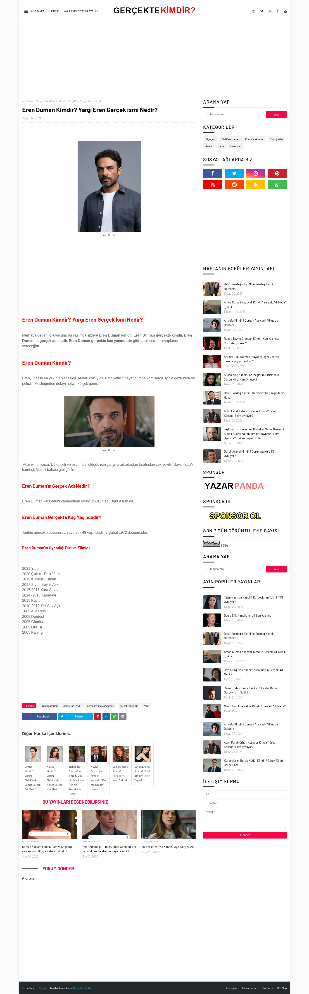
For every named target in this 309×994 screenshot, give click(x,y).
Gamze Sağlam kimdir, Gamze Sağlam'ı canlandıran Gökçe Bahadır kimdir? (47, 849)
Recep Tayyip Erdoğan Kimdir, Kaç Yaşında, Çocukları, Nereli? (251, 341)
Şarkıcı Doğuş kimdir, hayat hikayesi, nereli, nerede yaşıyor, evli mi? (251, 359)
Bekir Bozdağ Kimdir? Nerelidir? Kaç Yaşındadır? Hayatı (254, 395)
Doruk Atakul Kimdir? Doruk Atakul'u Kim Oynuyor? (250, 454)
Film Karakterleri (254, 139)
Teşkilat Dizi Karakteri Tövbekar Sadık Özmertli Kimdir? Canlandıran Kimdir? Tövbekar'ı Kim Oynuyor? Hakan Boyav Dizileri (254, 433)
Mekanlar (235, 146)
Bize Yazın (267, 987)
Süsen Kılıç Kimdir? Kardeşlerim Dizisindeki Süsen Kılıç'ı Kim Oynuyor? (251, 377)
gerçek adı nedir (72, 705)
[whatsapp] (277, 184)
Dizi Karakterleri (49, 705)
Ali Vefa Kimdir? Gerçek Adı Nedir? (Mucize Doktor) (251, 323)
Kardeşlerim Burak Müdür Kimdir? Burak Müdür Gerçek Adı (254, 763)
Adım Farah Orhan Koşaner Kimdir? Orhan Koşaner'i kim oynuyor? (250, 413)
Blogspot (43, 987)
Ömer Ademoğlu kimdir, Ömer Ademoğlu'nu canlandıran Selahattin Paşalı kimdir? (109, 849)
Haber (221, 146)
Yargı (39, 101)
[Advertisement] (154, 61)
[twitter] (262, 11)
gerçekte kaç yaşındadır (100, 705)
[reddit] (234, 184)
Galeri (208, 146)
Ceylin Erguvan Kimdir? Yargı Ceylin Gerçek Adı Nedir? (253, 672)
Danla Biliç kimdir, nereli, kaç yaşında (247, 615)
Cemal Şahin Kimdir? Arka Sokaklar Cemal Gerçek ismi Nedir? (251, 690)
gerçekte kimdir (129, 705)
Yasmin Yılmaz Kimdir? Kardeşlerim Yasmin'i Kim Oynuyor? (254, 600)
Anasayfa (37, 11)
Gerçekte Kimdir (82, 987)
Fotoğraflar (276, 139)
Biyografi (210, 139)
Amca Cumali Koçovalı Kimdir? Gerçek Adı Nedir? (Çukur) (255, 305)
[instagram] (254, 11)
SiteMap (282, 987)
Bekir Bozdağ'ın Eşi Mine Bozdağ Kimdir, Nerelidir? (249, 286)
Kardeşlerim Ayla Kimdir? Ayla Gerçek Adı (167, 847)
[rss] (255, 184)
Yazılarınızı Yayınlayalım (81, 11)
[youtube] (285, 11)
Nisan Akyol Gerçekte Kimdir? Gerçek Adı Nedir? (255, 706)
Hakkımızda (249, 987)
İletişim (54, 11)
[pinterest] (270, 11)
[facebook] (277, 11)
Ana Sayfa (27, 101)
